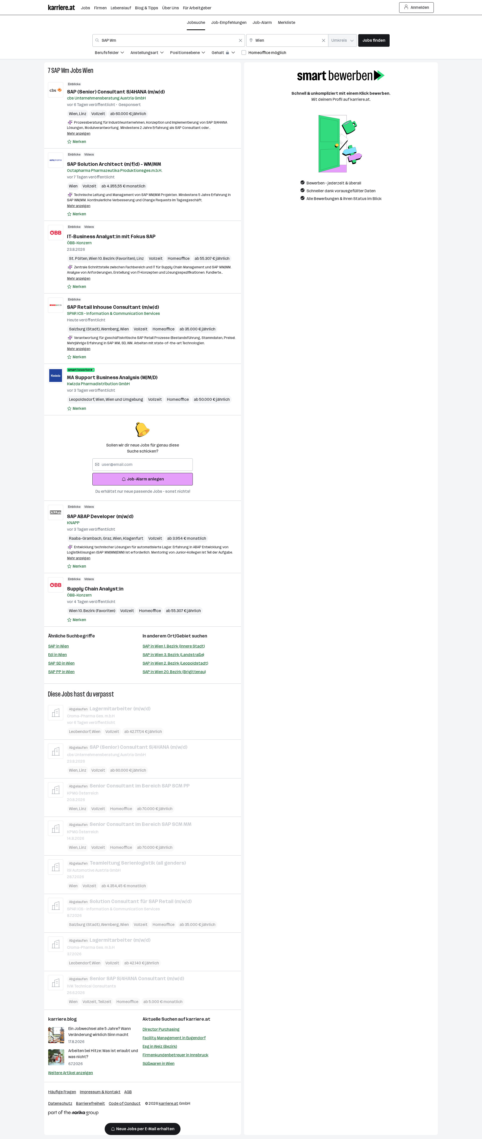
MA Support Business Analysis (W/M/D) (112, 377)
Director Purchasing (161, 1029)
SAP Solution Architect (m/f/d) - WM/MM (114, 164)
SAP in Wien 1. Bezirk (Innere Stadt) (174, 646)
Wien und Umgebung (124, 399)
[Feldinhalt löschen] (240, 40)
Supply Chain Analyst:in (95, 589)
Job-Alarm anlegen (145, 479)
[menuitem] (113, 53)
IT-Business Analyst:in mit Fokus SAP (111, 236)
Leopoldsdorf (82, 399)
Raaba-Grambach (86, 538)
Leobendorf (80, 731)
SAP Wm (60, 70)
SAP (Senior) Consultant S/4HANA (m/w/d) (116, 92)
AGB (128, 1092)
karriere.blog (62, 1019)
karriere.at (198, 1019)
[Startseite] (64, 7)
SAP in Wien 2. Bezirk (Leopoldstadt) (175, 663)
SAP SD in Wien (61, 663)
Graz (108, 538)
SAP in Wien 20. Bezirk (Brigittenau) (174, 671)
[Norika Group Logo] (73, 1113)
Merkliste (286, 22)
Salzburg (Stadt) (85, 329)
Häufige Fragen (62, 1092)
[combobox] (168, 40)
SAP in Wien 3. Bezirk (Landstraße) (173, 654)
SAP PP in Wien (61, 671)
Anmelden (420, 7)
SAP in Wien (58, 646)
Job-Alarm (262, 22)
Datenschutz (60, 1103)
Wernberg (110, 329)
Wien (88, 70)
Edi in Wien (57, 654)
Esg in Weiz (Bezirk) (160, 1046)
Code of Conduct (125, 1103)
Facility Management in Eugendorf (174, 1037)
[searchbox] (142, 464)
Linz (82, 113)
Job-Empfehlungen (229, 22)
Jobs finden (374, 40)
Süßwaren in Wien (158, 1063)
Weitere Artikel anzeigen (70, 1072)
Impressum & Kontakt (100, 1092)
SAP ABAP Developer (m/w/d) (100, 516)
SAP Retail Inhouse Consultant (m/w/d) (113, 307)
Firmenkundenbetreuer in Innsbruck (175, 1055)
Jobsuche (196, 22)
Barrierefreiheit (90, 1103)
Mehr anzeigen (78, 133)
